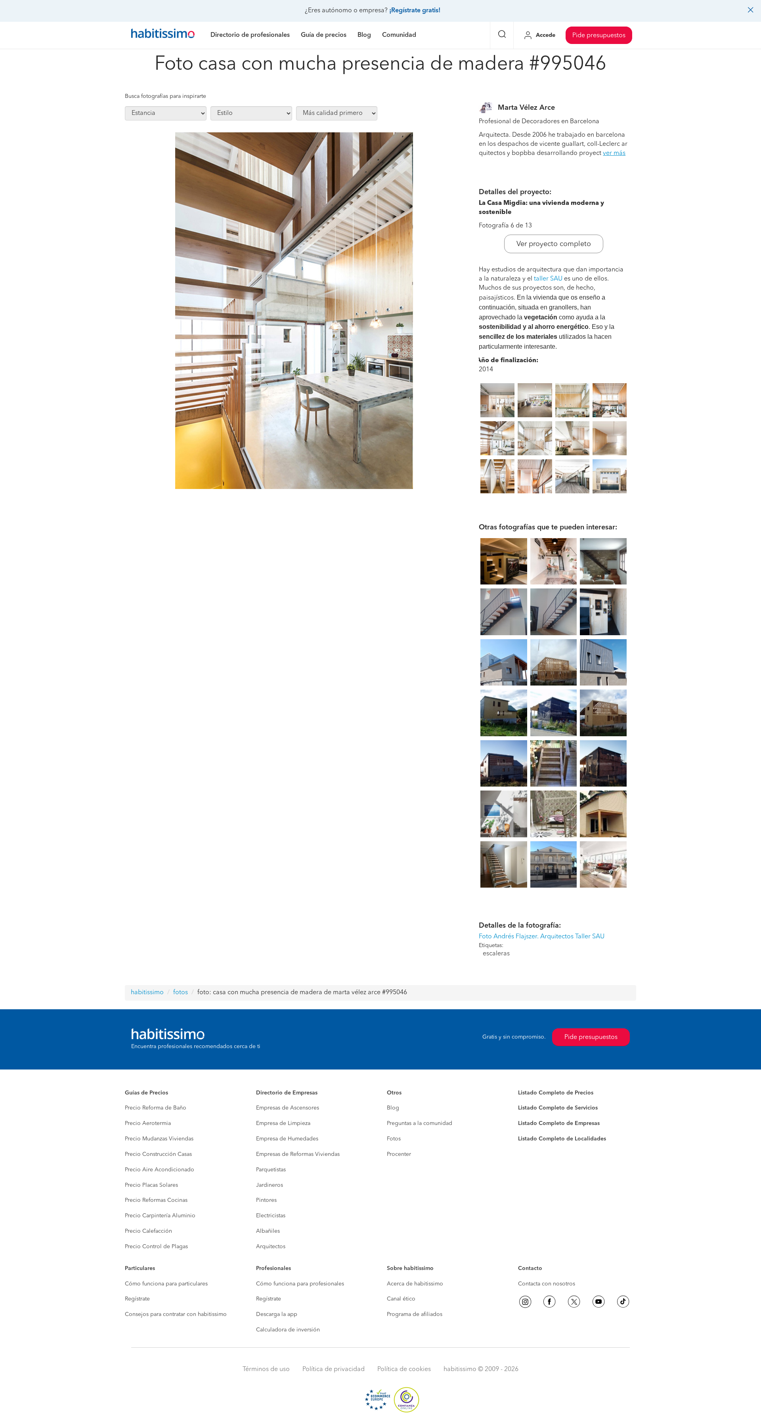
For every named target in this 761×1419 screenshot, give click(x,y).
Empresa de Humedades (287, 1139)
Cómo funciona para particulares (166, 1284)
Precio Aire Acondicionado (159, 1170)
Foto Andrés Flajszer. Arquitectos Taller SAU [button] (541, 937)
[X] (574, 1302)
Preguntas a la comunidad (419, 1123)
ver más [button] (614, 153)
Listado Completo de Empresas (559, 1123)
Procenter (399, 1154)
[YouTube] (598, 1302)
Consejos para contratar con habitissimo (176, 1314)
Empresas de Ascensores (287, 1108)
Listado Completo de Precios (555, 1093)
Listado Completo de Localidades (562, 1139)
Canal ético (401, 1299)
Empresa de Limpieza (283, 1123)
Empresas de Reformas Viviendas (298, 1154)
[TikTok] (623, 1302)
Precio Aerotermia (148, 1123)
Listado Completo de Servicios (558, 1108)
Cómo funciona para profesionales (300, 1284)
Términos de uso (266, 1369)
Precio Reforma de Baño (155, 1108)
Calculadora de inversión (288, 1330)
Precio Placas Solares (151, 1185)
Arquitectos (270, 1246)
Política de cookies (404, 1369)
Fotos (394, 1139)
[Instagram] (525, 1302)
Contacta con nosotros (546, 1284)
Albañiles (268, 1231)
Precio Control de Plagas (156, 1246)
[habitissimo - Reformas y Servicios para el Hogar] (163, 35)
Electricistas (270, 1215)
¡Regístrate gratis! (414, 11)
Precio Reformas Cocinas (156, 1200)
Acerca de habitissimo (415, 1284)
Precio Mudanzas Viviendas (159, 1139)
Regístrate (137, 1299)
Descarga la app (276, 1314)
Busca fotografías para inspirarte (165, 96)
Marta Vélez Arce (526, 107)
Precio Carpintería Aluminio (160, 1215)
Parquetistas (271, 1170)
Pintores (266, 1200)
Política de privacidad (333, 1369)
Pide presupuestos (598, 35)
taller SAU (548, 279)
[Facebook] (549, 1302)
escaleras (496, 954)
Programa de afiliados (414, 1314)
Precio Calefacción (148, 1231)
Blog (393, 1108)
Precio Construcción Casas (158, 1154)
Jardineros (269, 1185)
